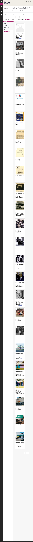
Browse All (1, 4)
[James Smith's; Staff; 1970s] (20, 312)
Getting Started (26, 4)
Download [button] (14, 14)
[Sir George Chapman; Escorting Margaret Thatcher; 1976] (20, 259)
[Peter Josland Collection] (20, 330)
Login (1, 12)
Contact (31, 4)
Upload (1, 15)
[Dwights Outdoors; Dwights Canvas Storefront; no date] (20, 419)
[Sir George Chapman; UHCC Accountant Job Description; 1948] (20, 134)
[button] (20, 14)
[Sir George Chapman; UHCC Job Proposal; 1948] (20, 152)
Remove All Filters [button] (27, 19)
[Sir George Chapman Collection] (20, 294)
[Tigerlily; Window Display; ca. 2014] (20, 45)
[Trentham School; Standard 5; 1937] (20, 223)
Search (1, 7)
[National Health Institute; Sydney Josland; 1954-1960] (20, 63)
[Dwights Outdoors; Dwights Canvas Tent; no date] (20, 365)
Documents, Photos (21, 38)
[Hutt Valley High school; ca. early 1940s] (20, 205)
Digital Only (20, 305)
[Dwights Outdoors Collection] (20, 347)
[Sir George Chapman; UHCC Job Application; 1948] (20, 170)
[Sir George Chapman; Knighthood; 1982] (20, 276)
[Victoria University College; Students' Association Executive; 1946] (20, 187)
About (22, 4)
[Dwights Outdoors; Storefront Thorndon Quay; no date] (20, 401)
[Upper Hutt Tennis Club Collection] (20, 27)
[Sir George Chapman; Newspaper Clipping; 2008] (20, 81)
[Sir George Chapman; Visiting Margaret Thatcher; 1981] (20, 241)
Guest (28, 1)
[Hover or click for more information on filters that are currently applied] (23, 19)
